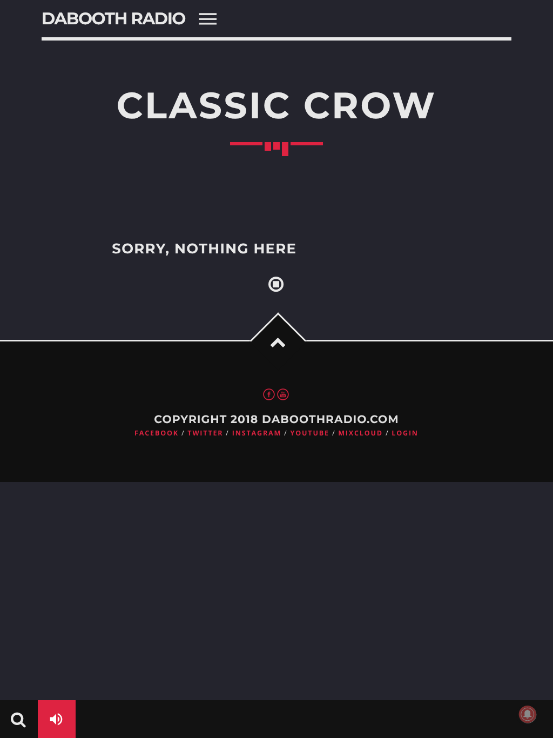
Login (405, 433)
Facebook (156, 433)
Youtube (310, 433)
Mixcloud (360, 433)
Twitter (205, 433)
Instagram (256, 433)
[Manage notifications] (527, 714)
